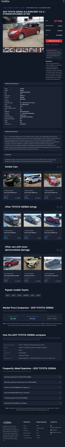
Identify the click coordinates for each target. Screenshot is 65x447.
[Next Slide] (41, 32)
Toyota (38, 437)
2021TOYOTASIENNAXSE (51, 192)
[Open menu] (63, 1)
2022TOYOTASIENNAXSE (30, 192)
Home (5, 7)
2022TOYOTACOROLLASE (51, 275)
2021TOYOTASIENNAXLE (51, 232)
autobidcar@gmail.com (55, 427)
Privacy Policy (26, 435)
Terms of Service (27, 437)
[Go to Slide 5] (32, 50)
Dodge (38, 435)
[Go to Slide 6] (38, 50)
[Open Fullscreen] (41, 45)
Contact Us (26, 430)
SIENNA (22, 7)
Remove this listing (54, 41)
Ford (37, 433)
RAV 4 (32, 295)
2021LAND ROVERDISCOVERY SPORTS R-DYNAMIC (16, 275)
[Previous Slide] (5, 32)
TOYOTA (16, 7)
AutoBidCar (54, 430)
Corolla (19, 295)
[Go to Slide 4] (25, 50)
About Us (25, 428)
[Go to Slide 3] (19, 50)
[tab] (12, 83)
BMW (37, 425)
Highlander (26, 295)
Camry (13, 295)
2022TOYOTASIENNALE (30, 232)
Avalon (7, 295)
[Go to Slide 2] (12, 50)
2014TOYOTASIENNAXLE (10, 192)
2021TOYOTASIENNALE (10, 232)
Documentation (27, 433)
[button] (23, 32)
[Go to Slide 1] (6, 50)
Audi (37, 430)
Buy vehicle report (54, 44)
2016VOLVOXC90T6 (29, 275)
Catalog (10, 7)
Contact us (48, 44)
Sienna (38, 295)
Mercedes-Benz (40, 428)
